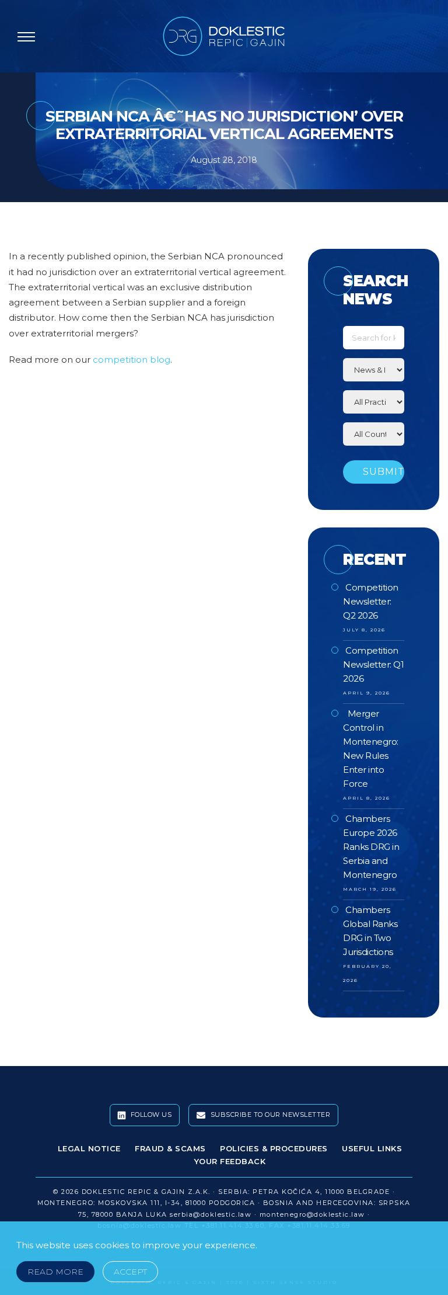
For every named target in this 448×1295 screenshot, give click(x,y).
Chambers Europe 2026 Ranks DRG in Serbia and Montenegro (371, 846)
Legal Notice (89, 1148)
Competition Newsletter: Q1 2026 (373, 664)
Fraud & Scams (170, 1148)
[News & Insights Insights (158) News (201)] (373, 369)
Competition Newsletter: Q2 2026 (370, 601)
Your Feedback (230, 1161)
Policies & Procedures (274, 1148)
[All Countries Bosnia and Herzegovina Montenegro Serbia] (373, 434)
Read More (55, 1271)
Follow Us (150, 1114)
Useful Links (372, 1148)
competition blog (131, 359)
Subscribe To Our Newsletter (269, 1114)
